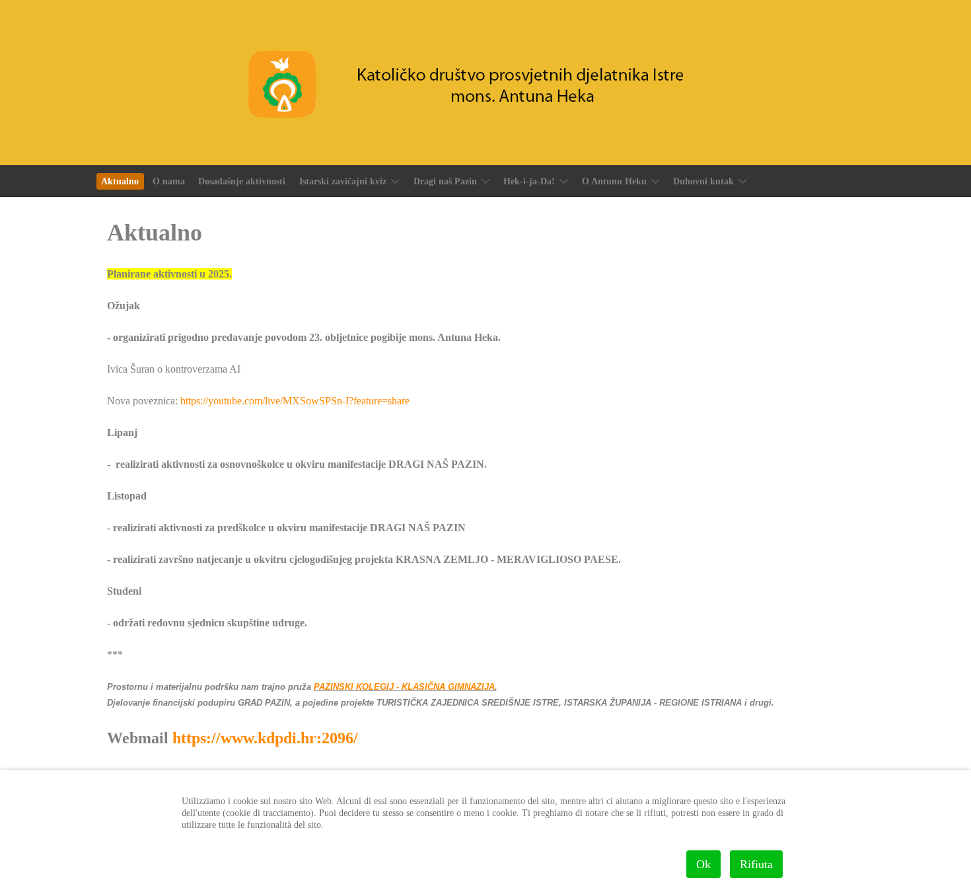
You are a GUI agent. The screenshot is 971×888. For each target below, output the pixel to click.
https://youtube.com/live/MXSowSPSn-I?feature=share (295, 400)
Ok (703, 864)
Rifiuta (756, 864)
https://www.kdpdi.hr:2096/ (265, 738)
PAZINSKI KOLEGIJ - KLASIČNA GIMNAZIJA (404, 687)
